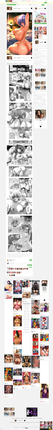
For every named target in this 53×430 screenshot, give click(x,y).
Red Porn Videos (26, 321)
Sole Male (44, 104)
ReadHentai (16, 328)
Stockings (35, 105)
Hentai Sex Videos (26, 329)
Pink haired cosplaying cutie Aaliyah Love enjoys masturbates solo (40, 57)
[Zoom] (13, 4)
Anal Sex (37, 94)
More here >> (19, 252)
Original (39, 103)
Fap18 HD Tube (26, 327)
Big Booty (24, 253)
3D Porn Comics (16, 378)
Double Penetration (41, 97)
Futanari (21, 64)
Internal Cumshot (39, 101)
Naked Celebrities (26, 319)
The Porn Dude (26, 324)
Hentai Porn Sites (26, 318)
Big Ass (11, 64)
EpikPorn (26, 308)
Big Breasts (13, 64)
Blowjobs (39, 96)
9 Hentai (8, 253)
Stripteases (38, 427)
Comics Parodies (43, 344)
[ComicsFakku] (14, 275)
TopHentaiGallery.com (19, 427)
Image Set (7, 366)
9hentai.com (30, 4)
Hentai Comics (16, 329)
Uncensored (38, 105)
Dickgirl (11, 267)
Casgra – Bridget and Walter (38, 52)
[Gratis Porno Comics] (10, 275)
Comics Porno (18, 64)
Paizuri (8, 257)
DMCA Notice (34, 427)
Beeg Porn (27, 326)
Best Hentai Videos (26, 332)
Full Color (42, 98)
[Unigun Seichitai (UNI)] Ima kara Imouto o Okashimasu (39, 54)
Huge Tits (34, 371)
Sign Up (46, 2)
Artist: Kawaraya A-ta (17, 253)
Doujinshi (36, 98)
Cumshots (35, 97)
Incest (36, 101)
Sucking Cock (20, 257)
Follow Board (30, 267)
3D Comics (34, 317)
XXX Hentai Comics (26, 301)
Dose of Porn (26, 313)
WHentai (7, 383)
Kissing (42, 101)
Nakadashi (43, 102)
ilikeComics (34, 316)
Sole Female (40, 104)
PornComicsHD (16, 388)
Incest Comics (43, 315)
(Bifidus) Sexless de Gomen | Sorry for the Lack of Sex (40, 59)
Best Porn (26, 322)
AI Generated (16, 367)
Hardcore (23, 64)
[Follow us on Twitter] (36, 1)
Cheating (42, 96)
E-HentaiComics (7, 396)
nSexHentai (34, 298)
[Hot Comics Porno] (12, 275)
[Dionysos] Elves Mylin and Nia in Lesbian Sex (40, 55)
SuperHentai (16, 296)
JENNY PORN (26, 311)
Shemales (17, 257)
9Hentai (10, 253)
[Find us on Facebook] (35, 1)
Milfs (40, 102)
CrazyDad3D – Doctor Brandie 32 (38, 60)
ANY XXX (26, 330)
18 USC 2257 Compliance (30, 427)
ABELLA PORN (26, 314)
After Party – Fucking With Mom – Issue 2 (39, 61)
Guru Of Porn (26, 310)
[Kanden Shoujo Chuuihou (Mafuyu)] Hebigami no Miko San (40, 51)
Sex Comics (28, 64)
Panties (42, 103)
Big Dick (44, 95)
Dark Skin (38, 97)
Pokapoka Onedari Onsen (12, 257)
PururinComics (43, 332)
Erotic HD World (26, 306)
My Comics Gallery (26, 387)
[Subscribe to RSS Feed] (38, 1)
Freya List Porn (26, 316)
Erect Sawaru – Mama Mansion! (38, 64)
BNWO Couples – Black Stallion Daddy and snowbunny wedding (40, 63)
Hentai (25, 64)
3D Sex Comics (25, 290)
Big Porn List (26, 305)
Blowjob (16, 64)
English (39, 98)
